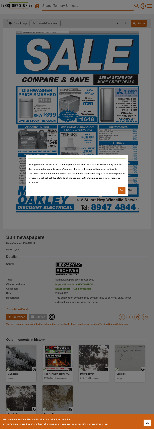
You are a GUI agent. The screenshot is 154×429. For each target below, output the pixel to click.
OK (121, 190)
